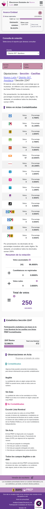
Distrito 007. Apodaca (15, 53)
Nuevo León (10, 77)
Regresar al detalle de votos (27, 358)
